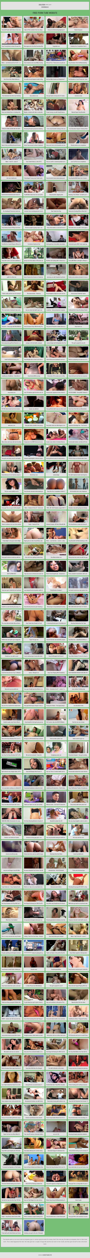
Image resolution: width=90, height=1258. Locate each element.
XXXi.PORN (42, 4)
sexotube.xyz (47, 1255)
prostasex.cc (45, 7)
